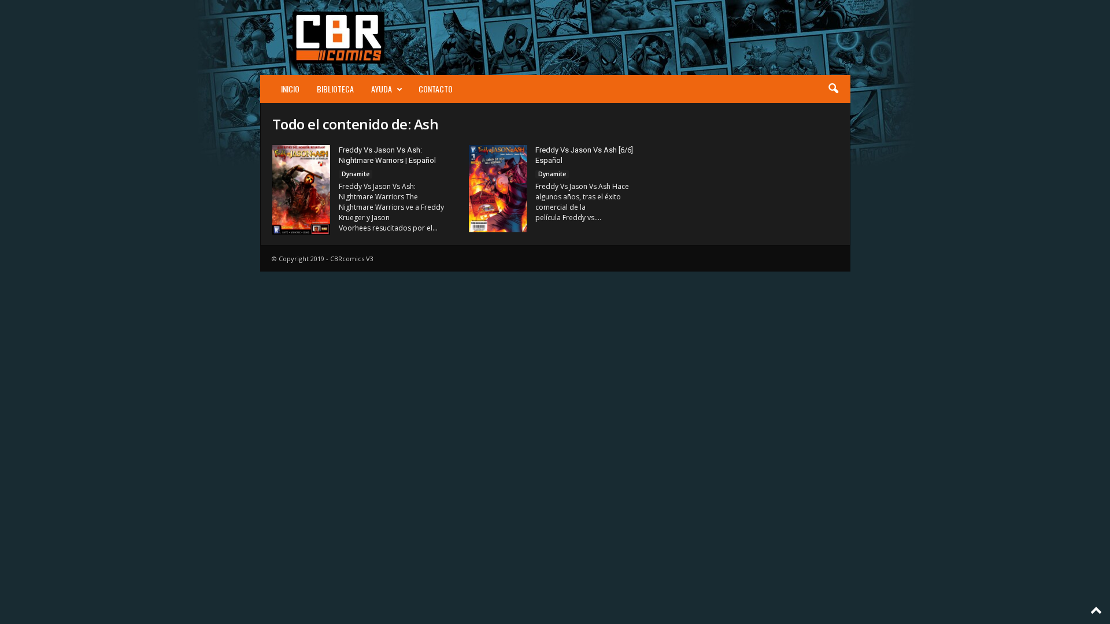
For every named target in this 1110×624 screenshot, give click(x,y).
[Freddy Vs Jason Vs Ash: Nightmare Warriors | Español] (301, 190)
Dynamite (355, 174)
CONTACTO (436, 89)
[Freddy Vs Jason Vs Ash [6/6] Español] (498, 188)
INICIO (290, 89)
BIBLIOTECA (335, 89)
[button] (833, 89)
